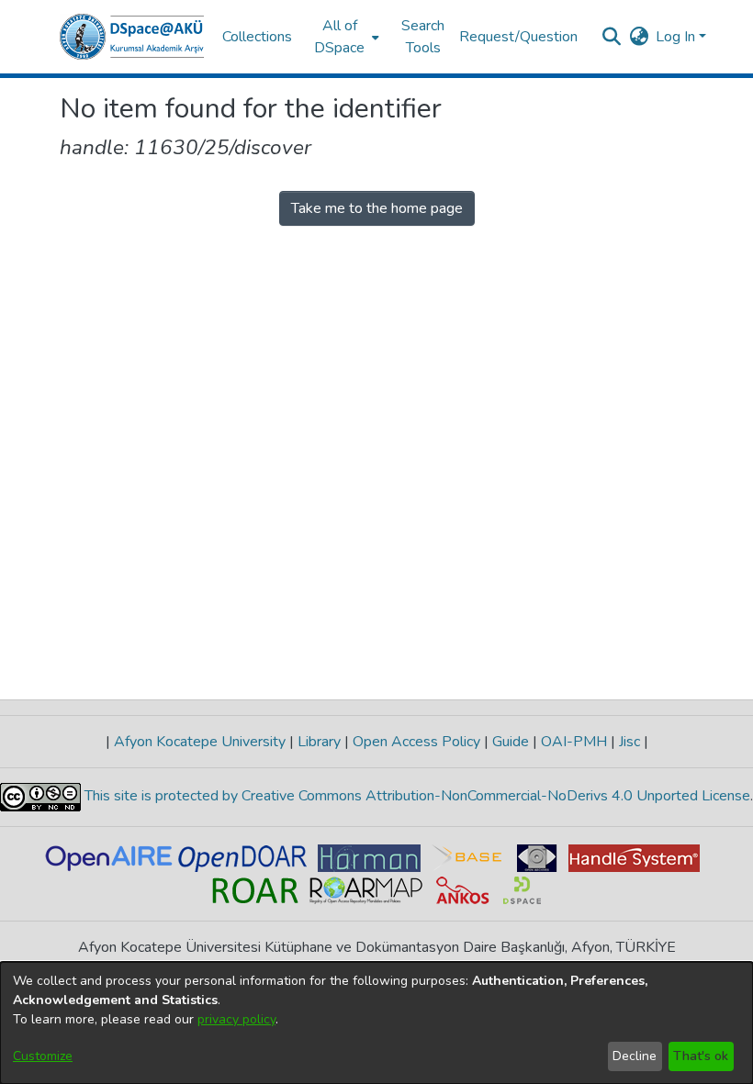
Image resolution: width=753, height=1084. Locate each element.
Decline (635, 1056)
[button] (132, 37)
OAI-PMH (574, 742)
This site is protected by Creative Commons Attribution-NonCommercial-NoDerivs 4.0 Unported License (415, 796)
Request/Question (518, 37)
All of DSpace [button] (339, 37)
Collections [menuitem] (257, 37)
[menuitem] (344, 36)
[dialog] (376, 1023)
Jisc (629, 742)
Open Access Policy (416, 742)
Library (319, 742)
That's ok (700, 1056)
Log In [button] (677, 37)
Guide (511, 742)
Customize (43, 1056)
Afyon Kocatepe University (199, 742)
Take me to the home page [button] (377, 208)
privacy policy (236, 1019)
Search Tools (422, 37)
